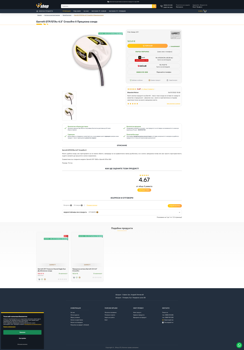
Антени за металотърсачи (52, 15)
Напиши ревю (144, 190)
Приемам (22, 332)
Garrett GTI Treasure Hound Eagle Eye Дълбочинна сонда (52, 270)
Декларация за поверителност (32, 324)
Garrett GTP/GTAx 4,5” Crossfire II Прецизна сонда (89, 15)
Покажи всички (92, 205)
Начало (39, 15)
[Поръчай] (39, 279)
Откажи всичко (22, 344)
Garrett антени (67, 15)
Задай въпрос (174, 206)
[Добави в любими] (42, 279)
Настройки (22, 338)
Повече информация (9, 326)
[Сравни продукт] (44, 279)
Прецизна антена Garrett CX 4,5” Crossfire (84, 270)
